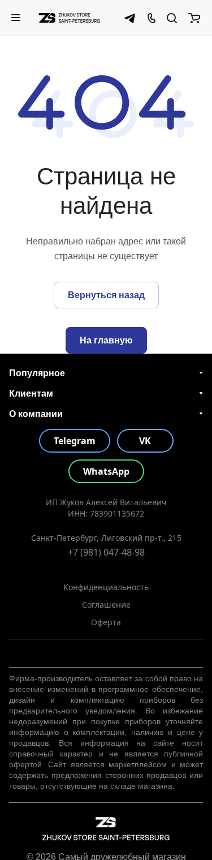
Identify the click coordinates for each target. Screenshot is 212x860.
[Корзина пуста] (194, 17)
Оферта (106, 622)
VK (145, 441)
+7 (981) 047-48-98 (106, 552)
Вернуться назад (106, 295)
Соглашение (106, 604)
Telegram (75, 441)
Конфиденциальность (106, 587)
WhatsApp (106, 471)
